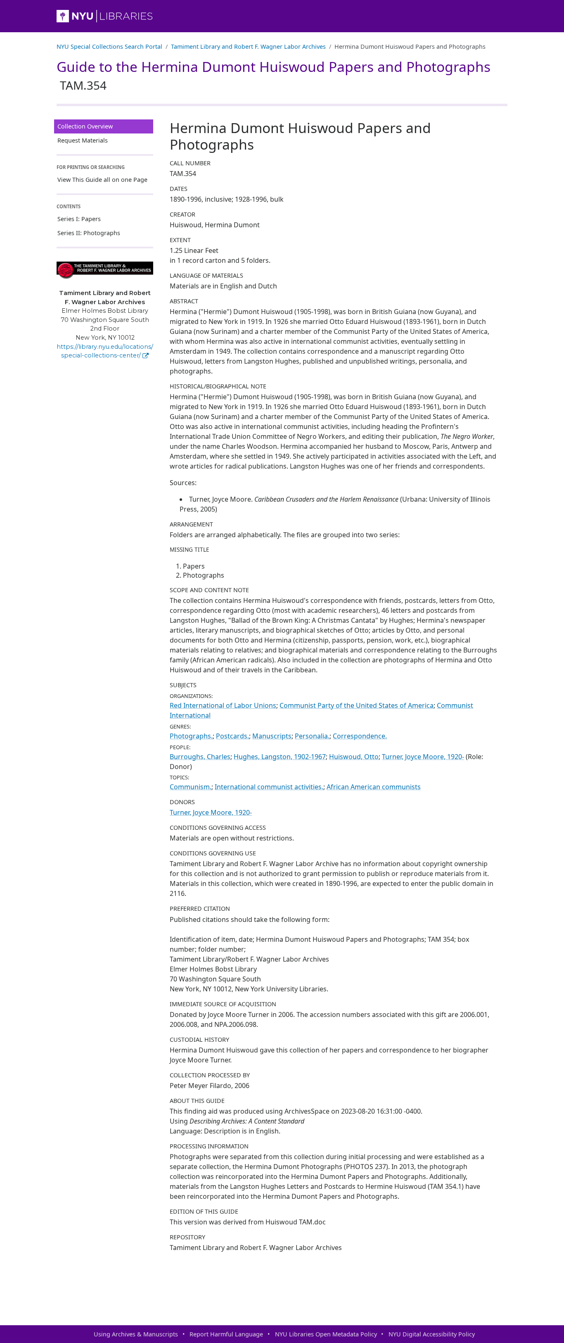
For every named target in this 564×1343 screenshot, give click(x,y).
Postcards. (232, 736)
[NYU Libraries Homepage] (282, 16)
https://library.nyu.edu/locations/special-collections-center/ (105, 351)
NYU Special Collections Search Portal (109, 46)
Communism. (190, 786)
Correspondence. (360, 736)
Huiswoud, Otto (354, 756)
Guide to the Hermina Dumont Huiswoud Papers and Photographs (274, 75)
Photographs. (191, 736)
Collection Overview (85, 126)
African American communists (374, 786)
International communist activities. (269, 786)
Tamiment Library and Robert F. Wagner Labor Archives (248, 46)
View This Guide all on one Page (102, 179)
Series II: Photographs (88, 233)
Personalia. (312, 736)
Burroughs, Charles (200, 756)
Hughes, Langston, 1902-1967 (280, 756)
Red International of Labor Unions (223, 705)
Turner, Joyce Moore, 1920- (423, 756)
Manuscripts (271, 736)
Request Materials (82, 140)
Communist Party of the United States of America (357, 705)
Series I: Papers (79, 219)
